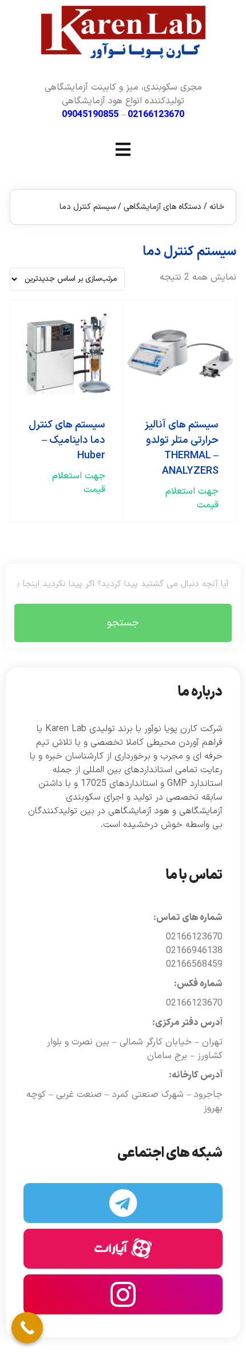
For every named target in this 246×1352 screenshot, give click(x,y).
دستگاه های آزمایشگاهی (162, 207)
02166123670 (156, 115)
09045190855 (90, 115)
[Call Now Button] (27, 1327)
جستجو (123, 623)
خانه (216, 207)
